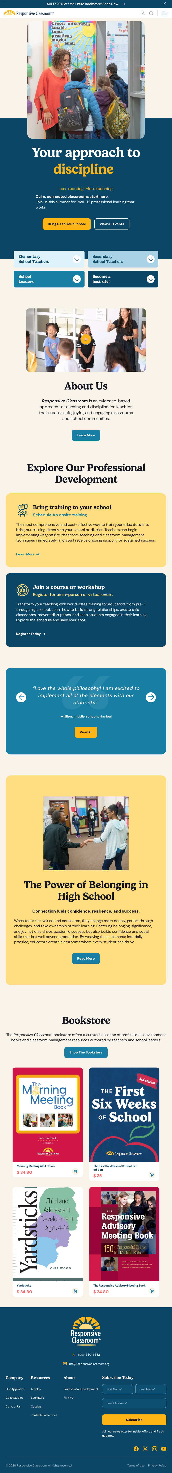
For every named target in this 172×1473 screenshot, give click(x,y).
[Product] (48, 1115)
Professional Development (81, 1389)
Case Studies (14, 1398)
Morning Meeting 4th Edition (36, 1166)
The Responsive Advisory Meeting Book (119, 1285)
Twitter (145, 1448)
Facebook (136, 1448)
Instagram (154, 1448)
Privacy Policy (157, 1465)
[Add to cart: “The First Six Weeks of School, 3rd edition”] (152, 1174)
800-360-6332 (89, 1354)
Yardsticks (24, 1285)
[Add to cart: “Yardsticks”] (75, 1291)
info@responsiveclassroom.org (89, 1364)
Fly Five (68, 1398)
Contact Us (13, 1406)
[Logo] (29, 13)
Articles (36, 1389)
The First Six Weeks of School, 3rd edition (115, 1167)
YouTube (163, 1448)
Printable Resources (44, 1415)
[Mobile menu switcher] (165, 13)
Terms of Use (136, 1465)
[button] (21, 697)
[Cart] (151, 13)
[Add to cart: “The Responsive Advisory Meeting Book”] (152, 1291)
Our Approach (15, 1389)
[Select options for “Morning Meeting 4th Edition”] (75, 1171)
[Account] (142, 13)
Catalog (36, 1406)
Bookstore (37, 1398)
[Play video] (86, 343)
